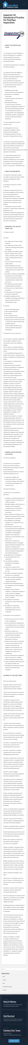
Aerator (4, 979)
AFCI (4, 983)
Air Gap (4, 990)
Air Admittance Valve (7, 986)
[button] (24, 5)
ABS (4, 976)
